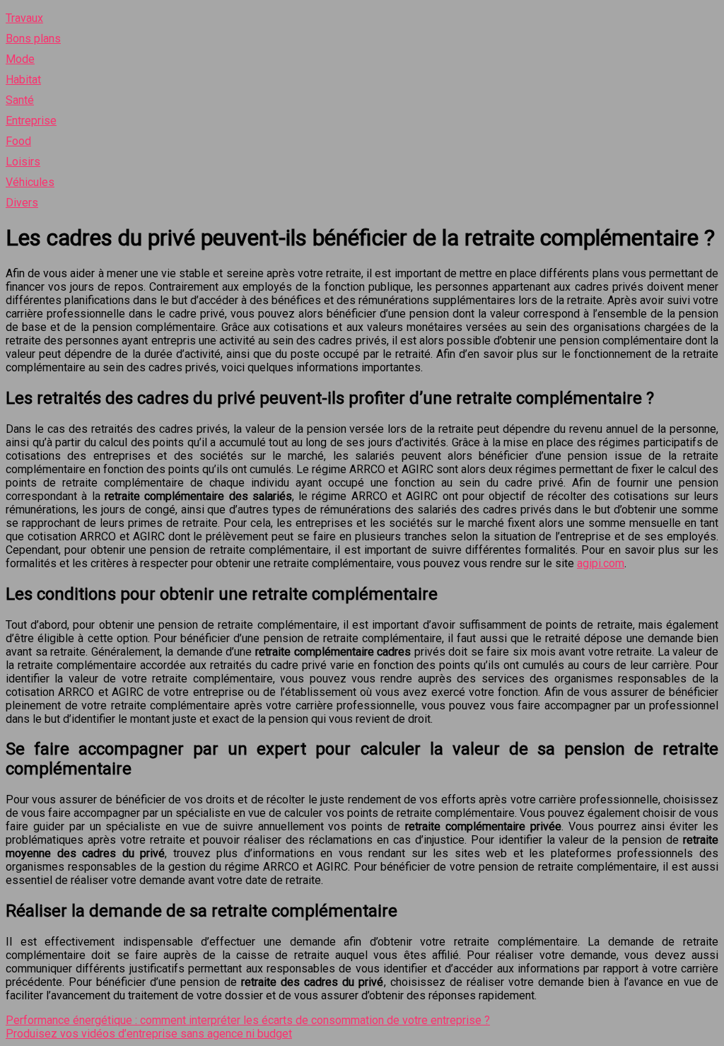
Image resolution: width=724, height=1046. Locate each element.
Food (18, 141)
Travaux (24, 18)
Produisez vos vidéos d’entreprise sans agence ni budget (149, 1033)
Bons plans (33, 38)
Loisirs (23, 161)
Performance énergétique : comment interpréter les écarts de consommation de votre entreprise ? (248, 1020)
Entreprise (31, 120)
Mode (20, 59)
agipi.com (600, 563)
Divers (22, 202)
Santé (20, 100)
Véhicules (30, 182)
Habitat (23, 79)
